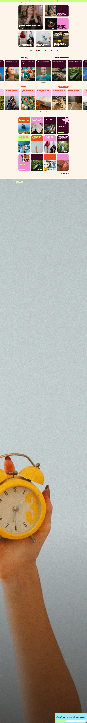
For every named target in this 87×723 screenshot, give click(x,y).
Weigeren (71, 720)
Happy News (36, 3)
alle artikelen (64, 173)
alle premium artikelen (62, 57)
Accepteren (61, 720)
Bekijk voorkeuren (80, 720)
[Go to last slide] (1, 71)
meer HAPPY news (63, 86)
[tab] (41, 82)
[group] (27, 50)
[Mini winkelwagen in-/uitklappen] (69, 3)
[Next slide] (86, 71)
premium (29, 3)
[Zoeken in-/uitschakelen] (65, 2)
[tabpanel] (12, 70)
